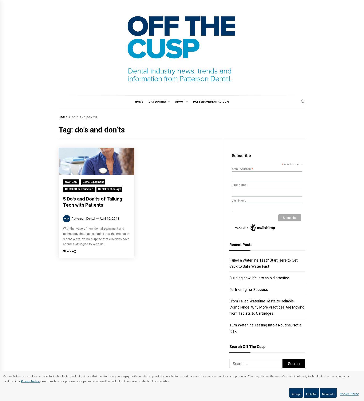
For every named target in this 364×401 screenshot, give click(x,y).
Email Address (242, 169)
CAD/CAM (71, 181)
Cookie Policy (349, 394)
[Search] (303, 101)
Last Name (239, 200)
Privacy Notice (30, 381)
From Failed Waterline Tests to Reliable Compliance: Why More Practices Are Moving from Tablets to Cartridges (266, 307)
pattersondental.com (211, 101)
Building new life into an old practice (259, 278)
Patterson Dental (83, 219)
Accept (296, 394)
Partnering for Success (248, 289)
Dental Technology (109, 189)
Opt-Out (311, 394)
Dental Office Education (79, 189)
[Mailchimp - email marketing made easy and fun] (255, 231)
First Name (239, 184)
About (180, 101)
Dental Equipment (93, 181)
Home (139, 101)
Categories (158, 101)
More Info (328, 394)
